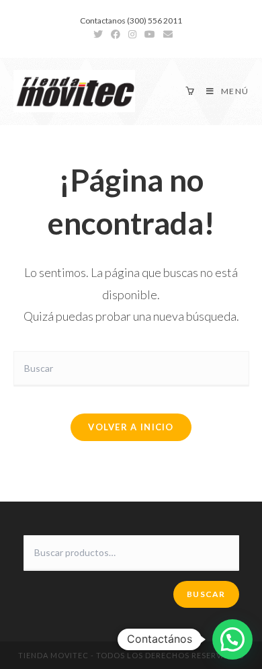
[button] (232, 639)
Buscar (206, 594)
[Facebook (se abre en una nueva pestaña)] (115, 34)
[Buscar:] (131, 367)
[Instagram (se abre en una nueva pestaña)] (132, 34)
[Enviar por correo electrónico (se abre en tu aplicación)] (166, 34)
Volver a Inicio (131, 427)
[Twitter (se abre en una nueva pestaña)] (98, 34)
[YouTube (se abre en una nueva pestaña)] (149, 34)
